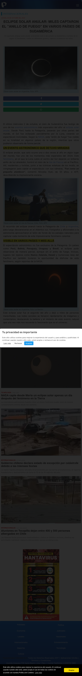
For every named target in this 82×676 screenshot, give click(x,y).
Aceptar (29, 343)
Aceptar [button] (71, 670)
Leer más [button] (38, 673)
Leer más (7, 343)
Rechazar (18, 343)
